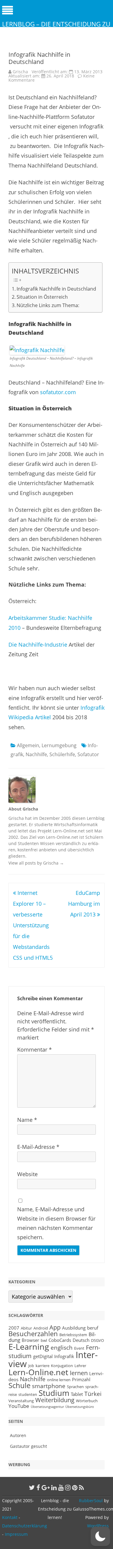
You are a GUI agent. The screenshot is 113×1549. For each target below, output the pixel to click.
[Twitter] (32, 1487)
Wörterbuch (87, 1400)
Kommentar (34, 1049)
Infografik (64, 1356)
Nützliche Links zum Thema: (48, 305)
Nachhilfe (36, 754)
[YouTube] (61, 1487)
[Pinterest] (74, 1487)
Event (79, 1348)
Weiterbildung (54, 1400)
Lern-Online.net (38, 1372)
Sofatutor (88, 754)
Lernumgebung (59, 745)
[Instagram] (68, 1487)
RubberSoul (91, 1500)
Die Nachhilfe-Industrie (38, 644)
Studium (54, 1392)
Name (27, 1119)
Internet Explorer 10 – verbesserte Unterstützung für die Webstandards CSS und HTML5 (33, 925)
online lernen (59, 1379)
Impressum (16, 1534)
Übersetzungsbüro (79, 1407)
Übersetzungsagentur (47, 1407)
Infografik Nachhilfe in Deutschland (56, 288)
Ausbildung (74, 1327)
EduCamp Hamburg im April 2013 (84, 903)
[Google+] (46, 1487)
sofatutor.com (58, 392)
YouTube (18, 1405)
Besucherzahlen (33, 1333)
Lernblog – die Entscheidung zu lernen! (56, 28)
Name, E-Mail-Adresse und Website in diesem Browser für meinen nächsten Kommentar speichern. (56, 1223)
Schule (19, 1385)
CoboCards (60, 1340)
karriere (42, 1365)
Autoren (18, 1435)
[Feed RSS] (81, 1487)
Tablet (77, 1394)
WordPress (98, 1526)
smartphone (48, 1386)
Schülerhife (62, 754)
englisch (62, 1347)
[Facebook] (38, 1487)
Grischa (20, 71)
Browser (30, 1340)
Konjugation (62, 1365)
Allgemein (28, 745)
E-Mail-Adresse (38, 1146)
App (55, 1327)
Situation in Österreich (42, 297)
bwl (44, 1340)
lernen (79, 1373)
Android (40, 1328)
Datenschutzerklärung (24, 1526)
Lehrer (80, 1365)
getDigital (43, 1356)
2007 (13, 1327)
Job (31, 1365)
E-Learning (28, 1346)
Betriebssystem (73, 1334)
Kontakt (9, 1517)
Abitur (26, 1328)
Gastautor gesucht (28, 1446)
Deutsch (81, 1340)
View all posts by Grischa (36, 863)
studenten (27, 1394)
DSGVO (97, 1340)
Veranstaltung (21, 1400)
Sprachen (75, 1386)
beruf (92, 1327)
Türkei (93, 1393)
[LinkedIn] (54, 1487)
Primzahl (81, 1379)
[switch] (100, 1536)
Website (27, 1174)
